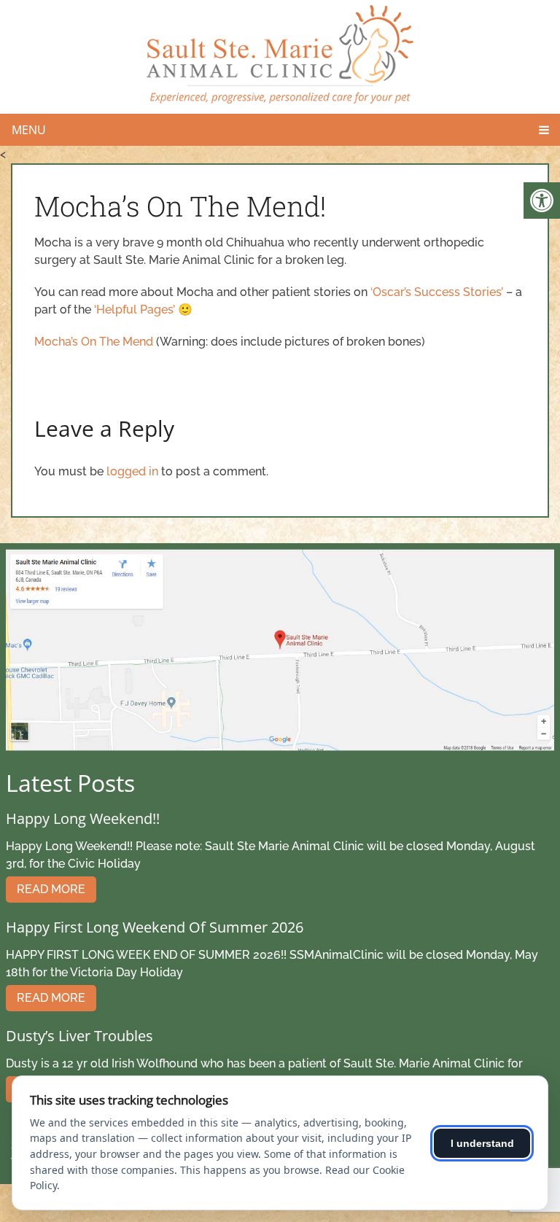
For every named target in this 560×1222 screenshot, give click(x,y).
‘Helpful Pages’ (134, 309)
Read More (51, 889)
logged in (132, 471)
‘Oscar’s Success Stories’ (438, 292)
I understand (482, 1143)
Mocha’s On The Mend (93, 342)
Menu (29, 130)
